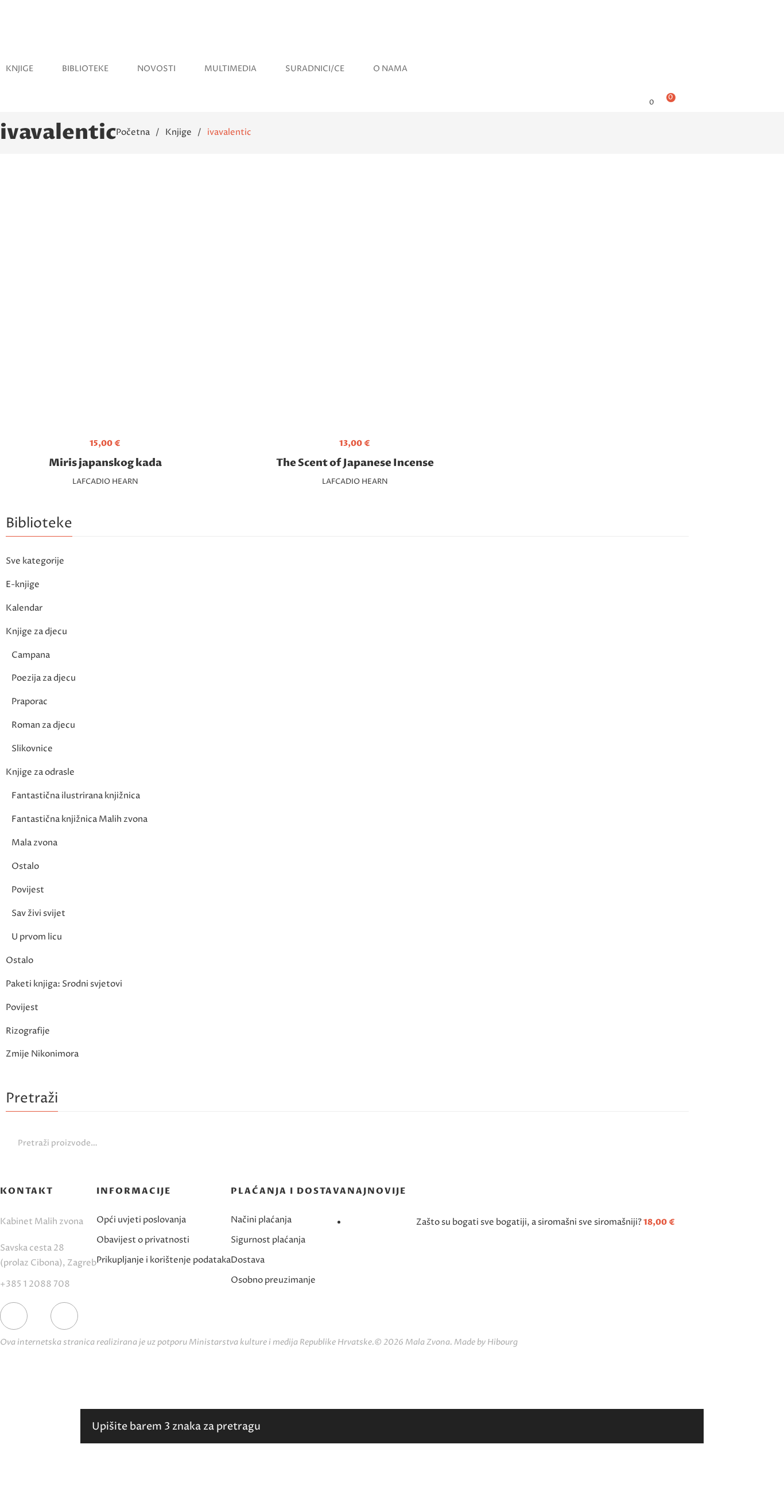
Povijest (27, 890)
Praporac (29, 702)
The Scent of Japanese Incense (355, 463)
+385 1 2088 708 (35, 1284)
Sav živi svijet (38, 913)
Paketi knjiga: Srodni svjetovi (64, 984)
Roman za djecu (43, 725)
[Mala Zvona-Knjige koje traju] (21, 43)
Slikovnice (32, 749)
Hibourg (502, 1342)
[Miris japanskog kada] (105, 305)
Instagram (64, 1316)
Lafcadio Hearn (105, 481)
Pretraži (677, 1142)
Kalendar (24, 608)
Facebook (14, 1316)
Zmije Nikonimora (42, 1054)
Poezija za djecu (43, 678)
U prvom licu (36, 937)
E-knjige (23, 584)
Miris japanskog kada (105, 463)
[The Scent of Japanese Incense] (355, 305)
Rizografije (28, 1031)
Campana (30, 655)
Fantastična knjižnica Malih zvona (79, 819)
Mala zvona (34, 843)
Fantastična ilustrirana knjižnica (75, 796)
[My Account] (632, 101)
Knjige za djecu (36, 632)
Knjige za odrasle (40, 772)
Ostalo (25, 866)
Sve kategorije (35, 561)
